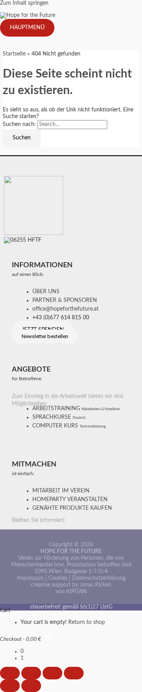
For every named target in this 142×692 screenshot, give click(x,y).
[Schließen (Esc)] (74, 673)
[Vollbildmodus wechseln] (31, 673)
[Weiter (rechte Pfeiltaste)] (31, 685)
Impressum (30, 578)
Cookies (58, 578)
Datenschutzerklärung (98, 578)
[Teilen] (52, 673)
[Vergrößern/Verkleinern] (10, 673)
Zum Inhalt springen (24, 3)
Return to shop (86, 622)
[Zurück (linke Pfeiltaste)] (10, 685)
